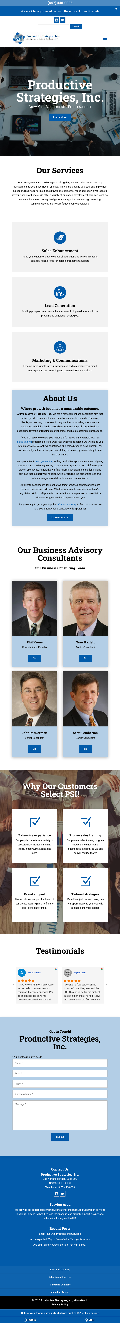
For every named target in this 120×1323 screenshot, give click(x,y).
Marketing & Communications (60, 360)
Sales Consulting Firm (60, 1277)
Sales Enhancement (60, 250)
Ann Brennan (34, 972)
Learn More (60, 117)
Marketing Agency (60, 1292)
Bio (35, 658)
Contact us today (67, 504)
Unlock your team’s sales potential (60, 1313)
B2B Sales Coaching (60, 1269)
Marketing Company (60, 1284)
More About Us (60, 517)
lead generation (44, 461)
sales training (24, 441)
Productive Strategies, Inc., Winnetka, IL (64, 1300)
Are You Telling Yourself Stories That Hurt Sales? (59, 1244)
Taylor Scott (79, 972)
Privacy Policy (60, 1304)
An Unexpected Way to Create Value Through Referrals (60, 1239)
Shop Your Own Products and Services (60, 1233)
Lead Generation (60, 305)
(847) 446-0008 (60, 3)
